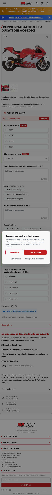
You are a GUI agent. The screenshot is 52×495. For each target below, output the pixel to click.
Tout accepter (35, 252)
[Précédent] (5, 58)
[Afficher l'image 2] (14, 88)
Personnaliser (16, 258)
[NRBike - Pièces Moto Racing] (26, 424)
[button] (26, 436)
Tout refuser (14, 252)
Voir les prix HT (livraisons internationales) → (26, 17)
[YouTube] (10, 490)
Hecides (36, 493)
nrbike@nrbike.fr (11, 464)
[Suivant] (46, 58)
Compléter (44, 118)
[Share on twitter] (16, 306)
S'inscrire (25, 485)
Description (6, 325)
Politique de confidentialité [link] (34, 258)
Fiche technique (8, 389)
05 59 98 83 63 (10, 462)
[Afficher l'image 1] (5, 88)
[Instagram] (6, 490)
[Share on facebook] (12, 306)
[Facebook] (2, 490)
